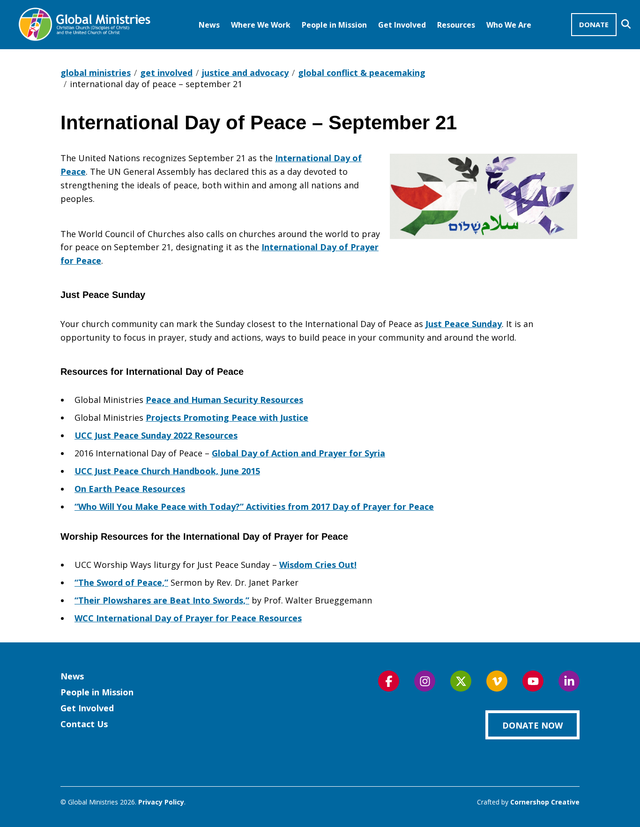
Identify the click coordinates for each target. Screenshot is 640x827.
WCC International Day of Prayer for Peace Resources (188, 618)
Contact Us (84, 724)
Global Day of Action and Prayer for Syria (298, 453)
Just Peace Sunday (463, 323)
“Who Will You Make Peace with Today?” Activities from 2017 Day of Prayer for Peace (254, 506)
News (209, 25)
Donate (594, 24)
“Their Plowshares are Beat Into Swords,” (161, 600)
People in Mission (334, 25)
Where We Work (260, 25)
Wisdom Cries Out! (318, 564)
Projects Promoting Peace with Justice (227, 417)
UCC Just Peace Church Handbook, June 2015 (167, 471)
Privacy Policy (161, 801)
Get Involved (402, 25)
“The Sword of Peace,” (121, 582)
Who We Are (508, 25)
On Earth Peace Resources (129, 488)
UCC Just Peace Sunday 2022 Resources (156, 435)
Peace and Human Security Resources (224, 399)
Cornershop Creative (545, 801)
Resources (456, 25)
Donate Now (532, 725)
